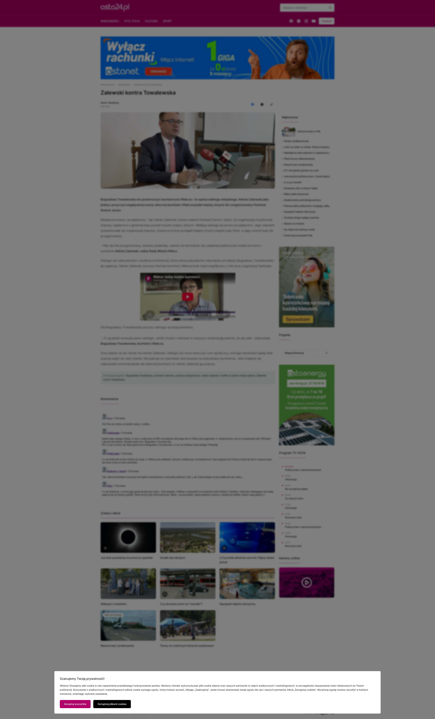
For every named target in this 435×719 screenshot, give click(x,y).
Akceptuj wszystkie (75, 704)
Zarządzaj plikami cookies (112, 704)
